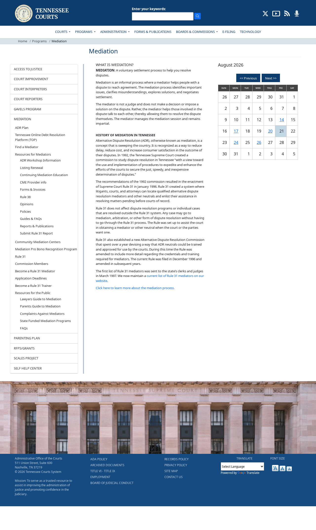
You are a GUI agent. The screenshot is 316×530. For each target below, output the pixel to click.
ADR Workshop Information (40, 160)
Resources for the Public (32, 293)
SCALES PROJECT (26, 358)
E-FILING (228, 31)
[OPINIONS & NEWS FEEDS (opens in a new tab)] (287, 13)
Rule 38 (25, 197)
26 (259, 142)
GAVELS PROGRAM (27, 109)
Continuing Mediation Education (44, 175)
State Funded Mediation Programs (45, 321)
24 (236, 142)
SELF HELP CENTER (28, 368)
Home (22, 41)
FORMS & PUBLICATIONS (152, 31)
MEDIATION (22, 119)
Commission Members (31, 263)
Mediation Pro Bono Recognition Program (46, 249)
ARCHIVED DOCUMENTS (107, 465)
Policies (25, 211)
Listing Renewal (31, 167)
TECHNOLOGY (250, 31)
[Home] (42, 13)
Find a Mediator (26, 147)
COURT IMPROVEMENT (31, 79)
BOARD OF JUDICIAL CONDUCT (112, 483)
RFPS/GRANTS (24, 348)
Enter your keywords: (149, 9)
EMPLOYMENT (100, 477)
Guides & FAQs (31, 218)
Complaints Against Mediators (42, 313)
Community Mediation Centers (37, 242)
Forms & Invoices (32, 189)
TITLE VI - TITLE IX (102, 471)
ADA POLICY (98, 459)
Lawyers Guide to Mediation (40, 299)
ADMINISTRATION (113, 31)
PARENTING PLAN (27, 338)
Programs (39, 41)
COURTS (61, 31)
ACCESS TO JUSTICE (28, 69)
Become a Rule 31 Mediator (35, 271)
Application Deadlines (31, 278)
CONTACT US (173, 477)
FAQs (24, 328)
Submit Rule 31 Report (36, 233)
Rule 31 (20, 256)
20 (270, 131)
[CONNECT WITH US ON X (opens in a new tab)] (265, 13)
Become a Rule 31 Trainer (33, 285)
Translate (253, 473)
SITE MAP (171, 471)
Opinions (26, 204)
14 (281, 119)
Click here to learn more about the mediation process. (135, 288)
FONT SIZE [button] (277, 458)
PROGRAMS (84, 31)
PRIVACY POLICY (175, 465)
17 (236, 131)
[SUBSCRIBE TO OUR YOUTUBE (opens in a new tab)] (276, 13)
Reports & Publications (37, 226)
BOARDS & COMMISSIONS (196, 31)
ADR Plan (21, 127)
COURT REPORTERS (28, 99)
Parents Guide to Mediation (40, 306)
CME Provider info (33, 182)
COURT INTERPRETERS (30, 89)
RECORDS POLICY (176, 459)
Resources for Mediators (33, 154)
